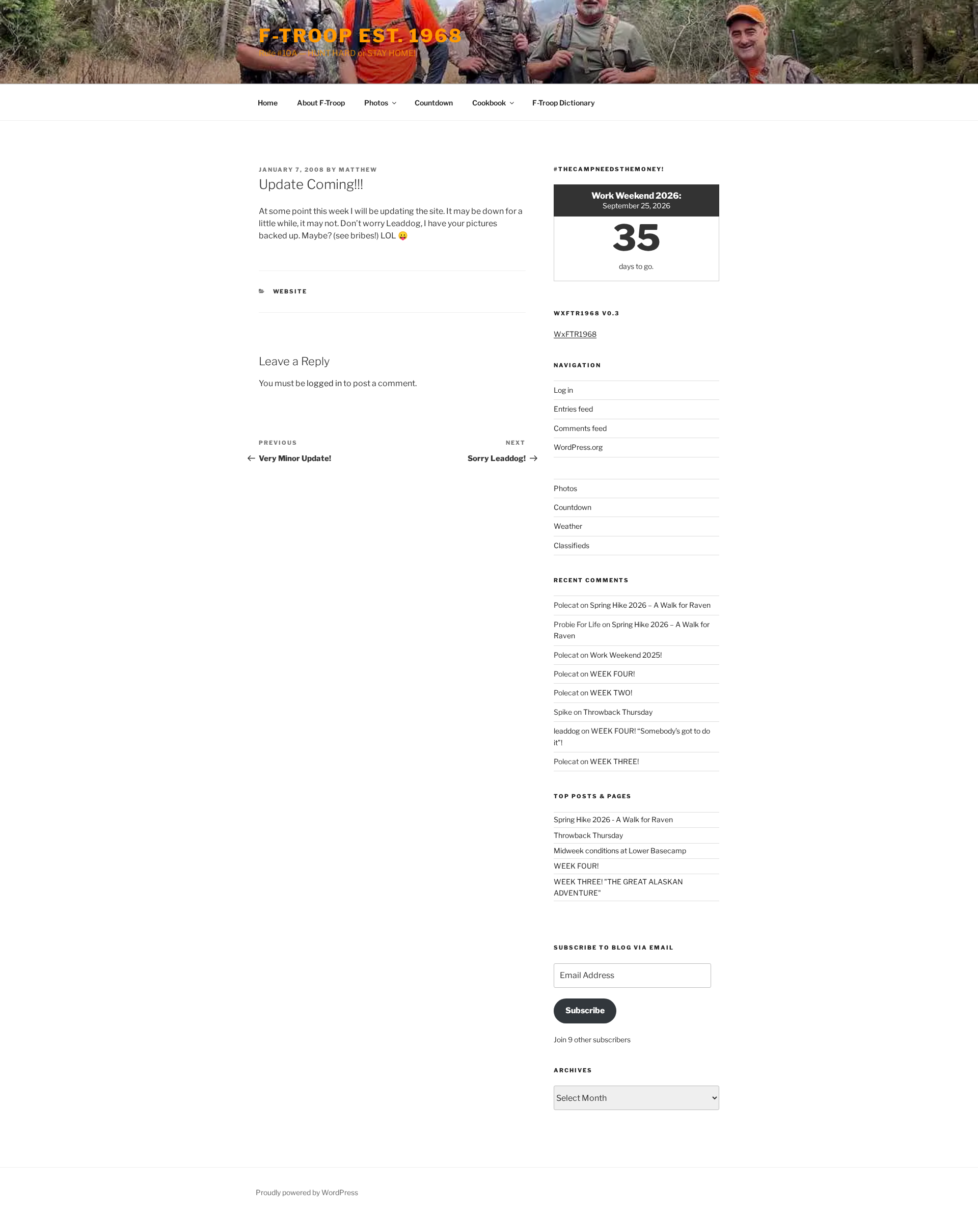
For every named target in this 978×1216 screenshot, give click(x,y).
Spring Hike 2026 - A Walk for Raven (613, 819)
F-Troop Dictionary (563, 102)
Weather (568, 526)
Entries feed (573, 408)
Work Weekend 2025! (626, 655)
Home (268, 102)
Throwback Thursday (618, 712)
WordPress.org (578, 447)
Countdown (434, 102)
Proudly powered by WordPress (307, 1192)
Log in (563, 390)
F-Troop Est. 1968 (361, 35)
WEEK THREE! (614, 761)
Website (290, 291)
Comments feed (580, 428)
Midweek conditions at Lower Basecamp (620, 850)
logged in (324, 383)
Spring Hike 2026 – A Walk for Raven (650, 605)
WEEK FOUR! (612, 673)
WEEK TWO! (611, 692)
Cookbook (489, 102)
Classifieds (571, 545)
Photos (376, 102)
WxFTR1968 (575, 334)
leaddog (567, 730)
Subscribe (585, 1010)
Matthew (358, 169)
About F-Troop (321, 102)
